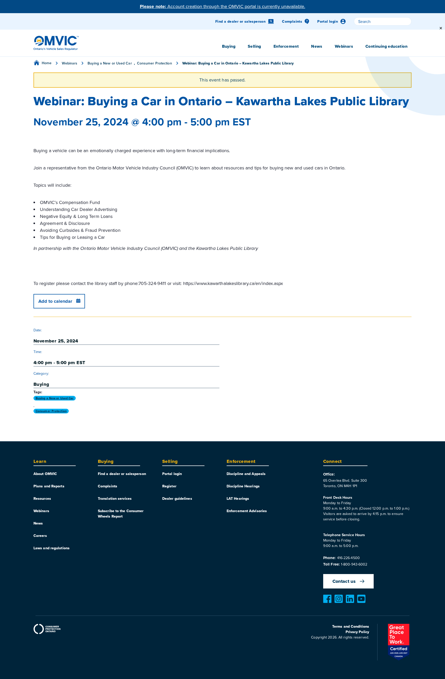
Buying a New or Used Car (55, 398)
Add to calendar (55, 301)
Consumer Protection (51, 411)
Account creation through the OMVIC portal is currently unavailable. (222, 6)
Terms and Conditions (350, 626)
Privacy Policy (357, 631)
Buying (41, 384)
